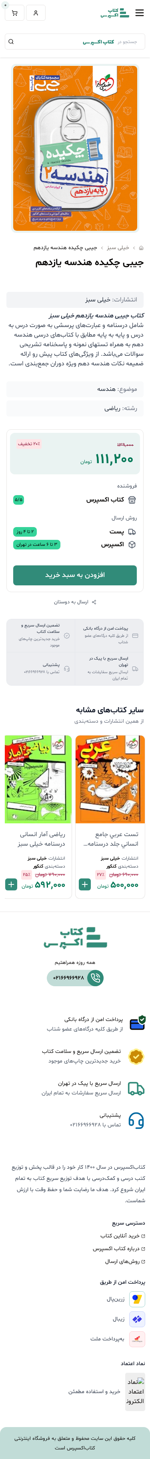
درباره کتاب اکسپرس (116, 1249)
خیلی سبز (118, 248)
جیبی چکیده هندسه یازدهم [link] (65, 248)
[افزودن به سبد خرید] (85, 884)
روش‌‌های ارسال (122, 1261)
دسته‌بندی (128, 866)
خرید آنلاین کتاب (120, 1236)
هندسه (106, 389)
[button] (36, 13)
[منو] (139, 12)
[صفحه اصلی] (141, 248)
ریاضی (112, 408)
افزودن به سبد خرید (75, 575)
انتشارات (130, 858)
